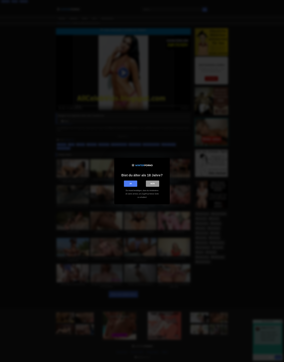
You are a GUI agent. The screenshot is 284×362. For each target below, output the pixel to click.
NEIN (152, 184)
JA (130, 184)
